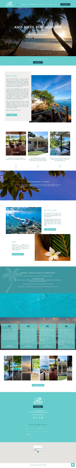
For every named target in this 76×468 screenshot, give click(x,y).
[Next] (69, 32)
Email (26, 428)
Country (40, 428)
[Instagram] (34, 418)
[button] (24, 4)
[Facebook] (37, 418)
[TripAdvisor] (39, 418)
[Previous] (6, 32)
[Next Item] (70, 368)
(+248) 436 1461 (40, 410)
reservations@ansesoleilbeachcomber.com (39, 412)
